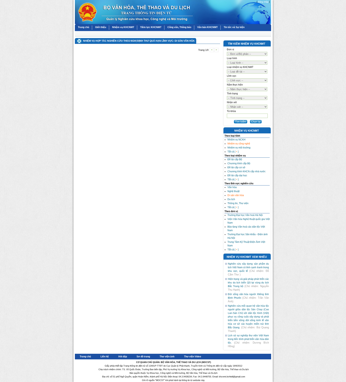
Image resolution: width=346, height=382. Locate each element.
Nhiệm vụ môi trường (238, 147)
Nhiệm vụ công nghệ (238, 143)
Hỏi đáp (122, 356)
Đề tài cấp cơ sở (236, 167)
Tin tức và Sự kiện (234, 27)
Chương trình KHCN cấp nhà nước (246, 171)
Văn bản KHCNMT (207, 27)
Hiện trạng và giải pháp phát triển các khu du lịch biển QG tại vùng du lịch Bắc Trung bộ (248, 283)
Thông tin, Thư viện (237, 203)
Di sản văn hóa (235, 195)
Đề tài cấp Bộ (234, 159)
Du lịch (231, 199)
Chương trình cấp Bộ (238, 163)
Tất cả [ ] (232, 151)
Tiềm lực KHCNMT (150, 27)
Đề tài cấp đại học (237, 175)
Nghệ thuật (233, 191)
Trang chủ (83, 27)
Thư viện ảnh (167, 356)
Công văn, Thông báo (179, 27)
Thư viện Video (192, 356)
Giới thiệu (100, 27)
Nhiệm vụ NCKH (236, 139)
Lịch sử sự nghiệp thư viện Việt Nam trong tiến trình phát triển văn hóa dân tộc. (248, 339)
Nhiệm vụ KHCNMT (123, 27)
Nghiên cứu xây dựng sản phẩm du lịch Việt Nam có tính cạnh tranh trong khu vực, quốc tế (248, 267)
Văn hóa (232, 187)
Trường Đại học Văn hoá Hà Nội (245, 215)
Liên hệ (105, 356)
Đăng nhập (263, 2)
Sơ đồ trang (143, 356)
